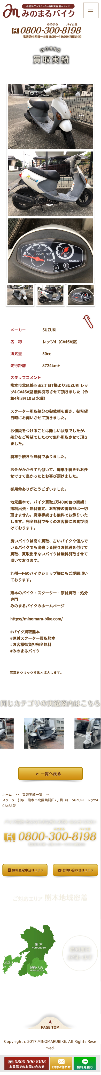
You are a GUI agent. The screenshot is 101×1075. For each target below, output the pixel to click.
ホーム (7, 794)
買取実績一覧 (32, 794)
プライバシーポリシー (50, 885)
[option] (35, 733)
